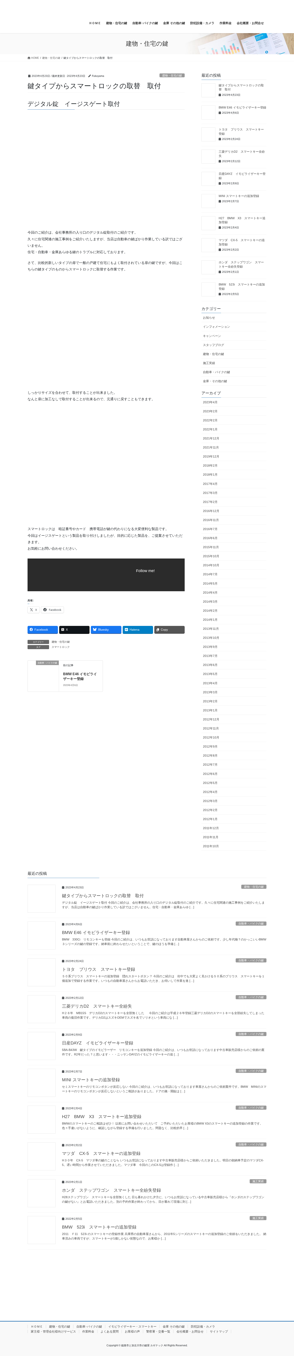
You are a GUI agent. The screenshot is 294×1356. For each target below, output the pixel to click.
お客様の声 (132, 1331)
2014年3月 (210, 601)
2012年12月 (211, 719)
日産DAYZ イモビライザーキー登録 (97, 1043)
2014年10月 (211, 565)
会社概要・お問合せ (190, 1331)
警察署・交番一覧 (158, 1331)
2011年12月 (211, 828)
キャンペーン (212, 336)
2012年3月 (210, 801)
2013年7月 (210, 656)
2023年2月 (210, 411)
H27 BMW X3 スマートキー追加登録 (101, 1116)
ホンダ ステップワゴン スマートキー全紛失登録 (111, 1190)
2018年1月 (210, 474)
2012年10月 (211, 737)
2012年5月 (210, 783)
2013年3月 (210, 692)
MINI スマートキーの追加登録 (239, 196)
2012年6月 (210, 774)
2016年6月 (210, 538)
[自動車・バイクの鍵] (43, 676)
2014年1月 (210, 619)
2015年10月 (211, 556)
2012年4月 (210, 792)
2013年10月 (211, 637)
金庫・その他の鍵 (215, 381)
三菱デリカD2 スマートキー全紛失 (97, 1006)
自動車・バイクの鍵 (216, 372)
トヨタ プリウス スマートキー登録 (98, 969)
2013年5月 (210, 674)
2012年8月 (210, 755)
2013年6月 (210, 665)
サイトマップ (219, 1331)
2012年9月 (210, 746)
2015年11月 (211, 547)
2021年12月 (211, 438)
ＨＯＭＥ (37, 1326)
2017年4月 (210, 484)
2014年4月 (210, 592)
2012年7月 (210, 764)
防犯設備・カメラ (203, 1326)
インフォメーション (216, 326)
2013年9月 (210, 647)
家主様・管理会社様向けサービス (53, 1331)
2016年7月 (210, 529)
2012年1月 (210, 819)
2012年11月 (211, 728)
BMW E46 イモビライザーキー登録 (242, 107)
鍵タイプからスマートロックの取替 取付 (103, 895)
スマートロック (61, 647)
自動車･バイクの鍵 (89, 1326)
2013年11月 (211, 628)
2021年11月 (211, 447)
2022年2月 (210, 420)
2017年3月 (210, 493)
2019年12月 (211, 456)
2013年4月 (210, 683)
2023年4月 (210, 402)
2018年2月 (210, 465)
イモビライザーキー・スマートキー (132, 1326)
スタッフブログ (213, 345)
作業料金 (88, 1331)
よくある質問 (110, 1331)
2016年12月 (211, 511)
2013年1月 (210, 710)
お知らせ (209, 317)
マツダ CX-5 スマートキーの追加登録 (101, 1153)
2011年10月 (211, 846)
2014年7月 (210, 574)
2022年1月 (210, 429)
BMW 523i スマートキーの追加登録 (99, 1227)
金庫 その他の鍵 (174, 1326)
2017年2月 (210, 502)
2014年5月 (210, 583)
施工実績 (209, 363)
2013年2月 (210, 701)
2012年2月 (210, 810)
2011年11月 (210, 837)
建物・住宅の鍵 (172, 75)
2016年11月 (211, 520)
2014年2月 (210, 610)
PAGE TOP (283, 1311)
